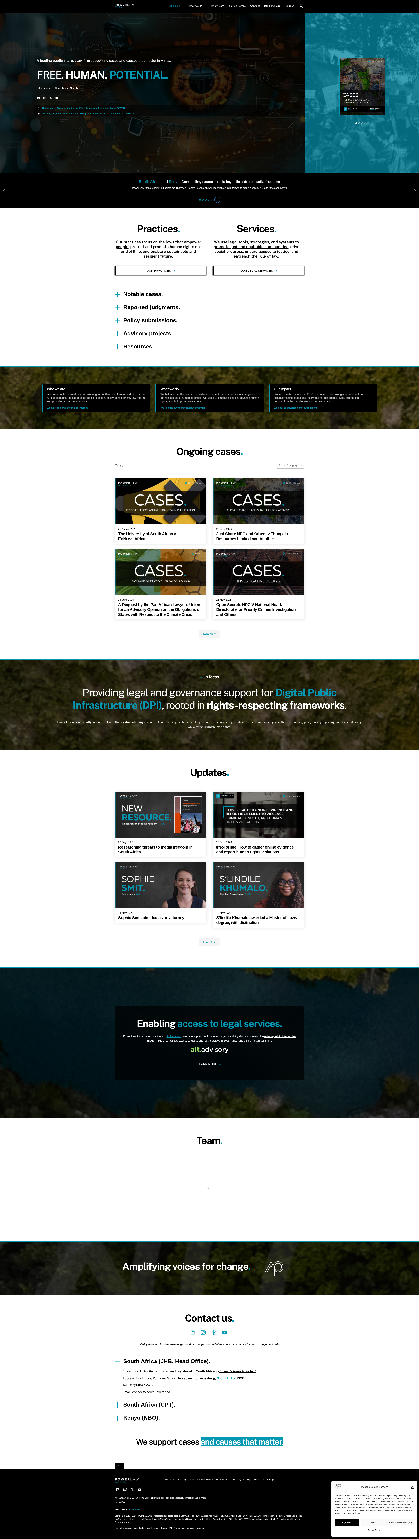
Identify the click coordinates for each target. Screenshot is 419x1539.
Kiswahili (194, 1505)
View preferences (400, 1522)
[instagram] (203, 1340)
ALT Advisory (174, 1036)
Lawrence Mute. (272, 1207)
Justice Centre (237, 5)
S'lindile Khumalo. (146, 1207)
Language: (274, 5)
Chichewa (139, 1505)
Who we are (217, 5)
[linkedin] (193, 1340)
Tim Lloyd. (209, 1207)
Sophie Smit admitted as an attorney (151, 917)
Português (169, 1505)
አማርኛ (126, 1505)
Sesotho (178, 1505)
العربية (132, 1505)
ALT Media (153, 1535)
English (290, 5)
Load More (209, 633)
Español (186, 1505)
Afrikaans (119, 1505)
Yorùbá (118, 1510)
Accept (346, 1522)
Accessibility (169, 1487)
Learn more (207, 1064)
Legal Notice (188, 1487)
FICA (179, 1487)
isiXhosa (202, 1505)
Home (176, 5)
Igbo (162, 1505)
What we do (195, 5)
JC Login (270, 1487)
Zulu (123, 1510)
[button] (412, 1487)
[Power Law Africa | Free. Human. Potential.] (124, 6)
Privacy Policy (374, 1530)
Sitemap (247, 1487)
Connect (255, 5)
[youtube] (224, 1340)
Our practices (159, 270)
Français (156, 1505)
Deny (372, 1522)
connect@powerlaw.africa (151, 1399)
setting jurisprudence (198, 188)
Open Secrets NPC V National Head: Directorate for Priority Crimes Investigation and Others (256, 609)
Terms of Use (258, 1487)
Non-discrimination (204, 1487)
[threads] (214, 1340)
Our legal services (256, 270)
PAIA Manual (221, 1487)
